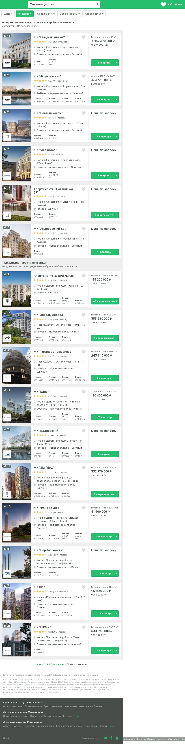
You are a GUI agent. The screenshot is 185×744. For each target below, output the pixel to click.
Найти (97, 4)
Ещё (77, 716)
